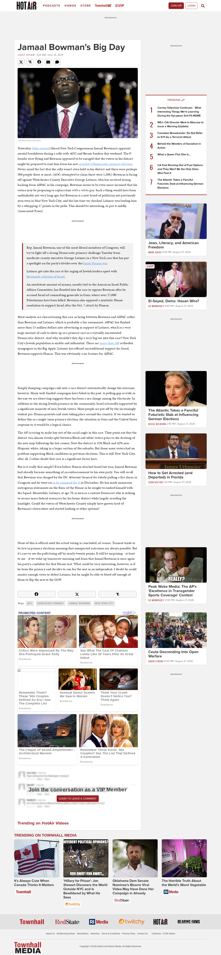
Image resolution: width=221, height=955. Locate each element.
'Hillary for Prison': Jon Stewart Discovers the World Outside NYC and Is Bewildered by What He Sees (85, 889)
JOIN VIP (176, 5)
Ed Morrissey (156, 306)
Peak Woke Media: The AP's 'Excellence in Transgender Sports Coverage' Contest (172, 590)
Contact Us (142, 933)
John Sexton (155, 482)
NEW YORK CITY (104, 603)
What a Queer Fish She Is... (174, 154)
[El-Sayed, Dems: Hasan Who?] (176, 279)
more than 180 (109, 343)
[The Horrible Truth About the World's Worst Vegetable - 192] (184, 858)
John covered (41, 148)
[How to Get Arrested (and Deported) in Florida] (176, 451)
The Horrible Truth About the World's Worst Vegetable (184, 883)
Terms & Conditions (111, 933)
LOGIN (191, 5)
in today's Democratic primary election (105, 164)
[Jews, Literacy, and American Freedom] (176, 221)
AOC (29, 603)
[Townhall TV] (104, 5)
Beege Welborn (157, 424)
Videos (70, 5)
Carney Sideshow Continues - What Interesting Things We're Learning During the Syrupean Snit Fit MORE (179, 111)
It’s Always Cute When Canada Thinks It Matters (34, 883)
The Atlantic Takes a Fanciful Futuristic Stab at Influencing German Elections (180, 183)
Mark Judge (155, 252)
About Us (50, 933)
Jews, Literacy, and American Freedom (173, 245)
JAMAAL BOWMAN (79, 603)
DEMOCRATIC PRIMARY (50, 603)
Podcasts (51, 5)
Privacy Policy (128, 933)
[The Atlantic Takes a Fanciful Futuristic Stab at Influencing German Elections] (176, 388)
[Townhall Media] (27, 947)
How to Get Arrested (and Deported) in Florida (170, 475)
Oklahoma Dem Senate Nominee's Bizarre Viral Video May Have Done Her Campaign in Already (133, 887)
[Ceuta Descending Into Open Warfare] (176, 630)
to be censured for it (66, 482)
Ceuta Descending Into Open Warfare (173, 654)
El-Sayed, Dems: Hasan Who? (173, 301)
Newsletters (83, 933)
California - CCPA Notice (163, 933)
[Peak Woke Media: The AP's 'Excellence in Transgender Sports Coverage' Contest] (176, 564)
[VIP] (120, 5)
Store (85, 5)
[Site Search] (203, 5)
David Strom (155, 661)
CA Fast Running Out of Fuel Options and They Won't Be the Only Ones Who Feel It (180, 169)
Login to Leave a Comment (78, 798)
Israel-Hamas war (95, 263)
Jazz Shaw (26, 54)
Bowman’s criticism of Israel (46, 276)
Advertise (95, 933)
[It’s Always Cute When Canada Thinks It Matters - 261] (36, 858)
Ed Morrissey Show (66, 933)
